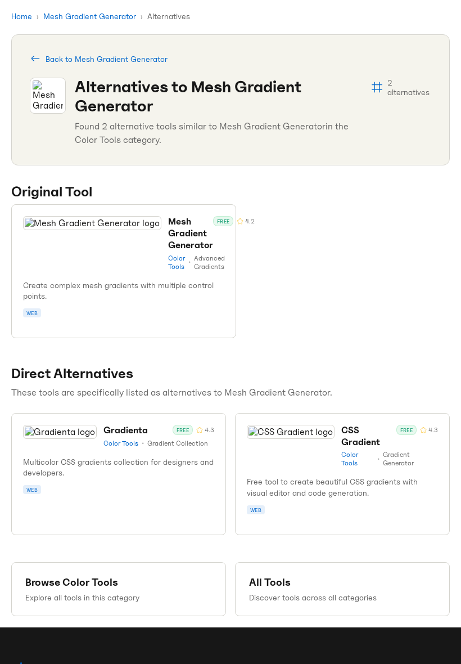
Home (21, 16)
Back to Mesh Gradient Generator (107, 59)
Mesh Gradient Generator (89, 16)
